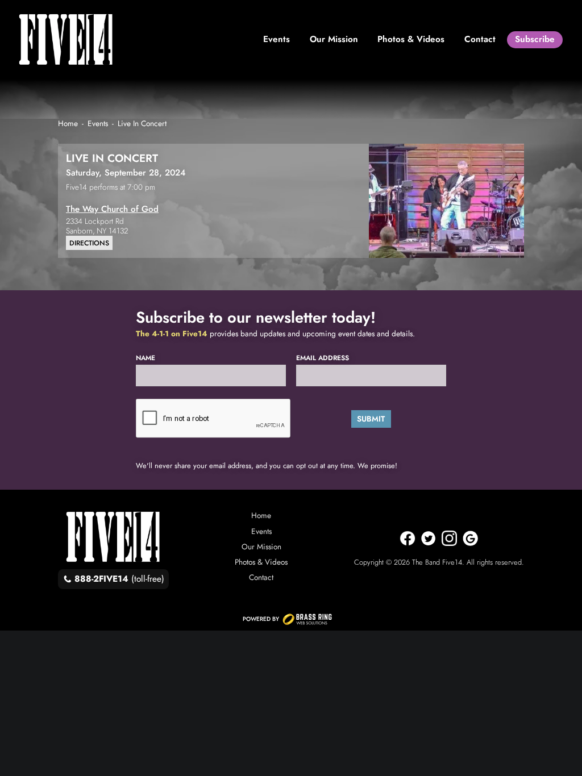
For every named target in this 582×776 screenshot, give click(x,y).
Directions (89, 243)
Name (145, 358)
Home (261, 515)
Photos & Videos (261, 562)
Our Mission (261, 546)
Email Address (322, 358)
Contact (261, 577)
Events (261, 531)
